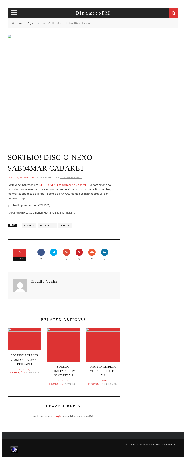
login (58, 416)
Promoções (28, 177)
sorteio (65, 225)
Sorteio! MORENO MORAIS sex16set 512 (102, 371)
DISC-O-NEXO (47, 225)
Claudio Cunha (71, 177)
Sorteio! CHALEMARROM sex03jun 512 (63, 371)
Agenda (13, 177)
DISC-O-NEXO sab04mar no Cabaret (62, 185)
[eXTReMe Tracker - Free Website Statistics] (14, 449)
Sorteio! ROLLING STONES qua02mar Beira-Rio (24, 360)
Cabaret (29, 225)
